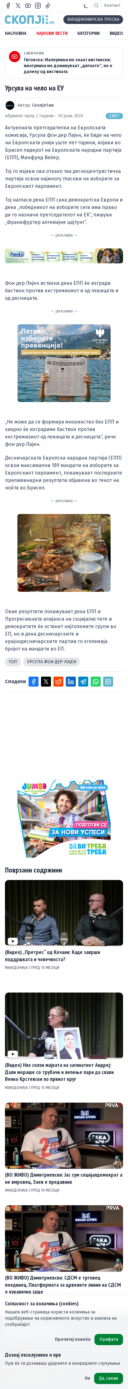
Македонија (17, 967)
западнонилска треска (93, 19)
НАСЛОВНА (15, 33)
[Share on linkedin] (71, 682)
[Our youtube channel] (28, 5)
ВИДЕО (116, 33)
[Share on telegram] (83, 682)
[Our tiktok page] (48, 5)
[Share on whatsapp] (96, 682)
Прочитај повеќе (73, 1339)
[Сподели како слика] (108, 682)
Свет (114, 115)
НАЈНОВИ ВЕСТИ (52, 33)
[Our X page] (18, 5)
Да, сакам (108, 1378)
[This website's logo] (30, 20)
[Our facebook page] (8, 5)
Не (87, 1378)
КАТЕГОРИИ (88, 33)
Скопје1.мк (43, 105)
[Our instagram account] (38, 5)
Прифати (108, 1339)
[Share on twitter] (46, 682)
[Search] (96, 5)
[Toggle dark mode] (86, 5)
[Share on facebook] (34, 682)
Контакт (112, 5)
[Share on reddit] (58, 682)
